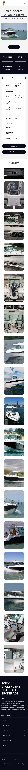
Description (14, 146)
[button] (25, 3)
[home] (3, 3)
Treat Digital (22, 763)
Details (14, 78)
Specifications (14, 152)
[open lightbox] (14, 195)
